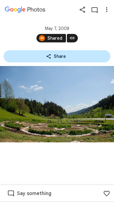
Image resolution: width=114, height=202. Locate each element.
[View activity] (94, 10)
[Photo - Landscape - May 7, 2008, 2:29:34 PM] (57, 104)
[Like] (106, 193)
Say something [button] (34, 193)
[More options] (107, 10)
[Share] (82, 10)
